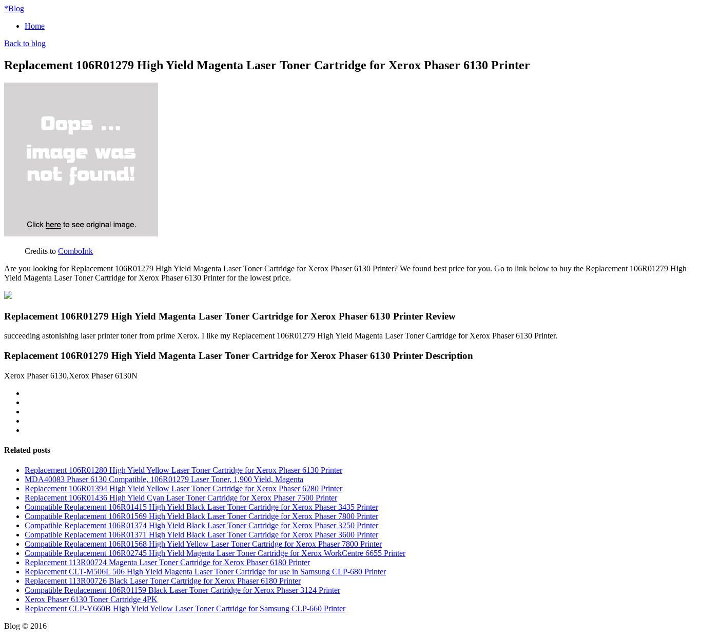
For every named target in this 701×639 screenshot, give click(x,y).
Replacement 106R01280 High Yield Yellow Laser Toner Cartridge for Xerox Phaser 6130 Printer (183, 470)
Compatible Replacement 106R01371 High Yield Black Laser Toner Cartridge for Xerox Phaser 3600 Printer (201, 534)
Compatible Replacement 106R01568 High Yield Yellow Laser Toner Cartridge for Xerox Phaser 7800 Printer (203, 544)
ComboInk (75, 251)
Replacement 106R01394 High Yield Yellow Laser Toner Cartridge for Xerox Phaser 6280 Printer (183, 488)
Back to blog (25, 43)
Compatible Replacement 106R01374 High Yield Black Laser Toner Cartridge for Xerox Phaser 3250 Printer (201, 525)
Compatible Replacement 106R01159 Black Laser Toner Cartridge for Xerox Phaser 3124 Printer (182, 590)
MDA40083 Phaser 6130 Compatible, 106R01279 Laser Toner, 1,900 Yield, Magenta (164, 479)
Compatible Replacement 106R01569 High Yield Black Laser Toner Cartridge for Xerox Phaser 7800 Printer (201, 516)
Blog (14, 8)
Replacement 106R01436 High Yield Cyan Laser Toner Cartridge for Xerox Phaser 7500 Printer (181, 497)
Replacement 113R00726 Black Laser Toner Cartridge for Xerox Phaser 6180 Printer (163, 580)
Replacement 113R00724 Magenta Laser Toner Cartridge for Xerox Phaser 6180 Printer (167, 562)
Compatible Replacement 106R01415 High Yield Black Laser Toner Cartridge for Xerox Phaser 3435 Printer (201, 507)
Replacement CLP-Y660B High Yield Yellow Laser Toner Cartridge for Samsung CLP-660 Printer (185, 608)
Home (35, 26)
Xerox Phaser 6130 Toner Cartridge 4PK (91, 599)
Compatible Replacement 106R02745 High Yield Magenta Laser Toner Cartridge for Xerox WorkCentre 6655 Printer (215, 553)
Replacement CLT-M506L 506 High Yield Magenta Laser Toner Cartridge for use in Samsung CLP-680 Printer (205, 571)
